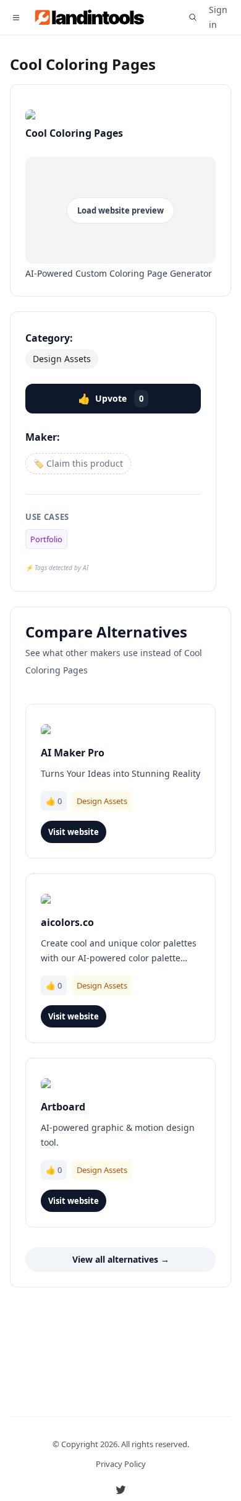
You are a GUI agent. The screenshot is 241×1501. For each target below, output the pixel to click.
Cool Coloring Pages (83, 64)
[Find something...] (193, 17)
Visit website (73, 831)
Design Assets (62, 359)
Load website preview (120, 210)
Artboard (63, 1107)
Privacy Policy (121, 1463)
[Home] (95, 17)
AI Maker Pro (72, 752)
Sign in (218, 17)
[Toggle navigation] (16, 17)
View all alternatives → (120, 1259)
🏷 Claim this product (78, 463)
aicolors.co (67, 922)
